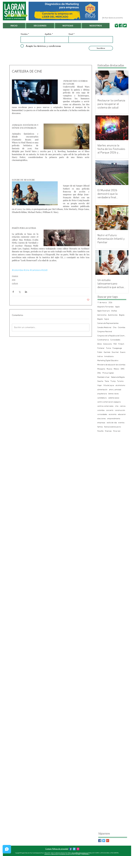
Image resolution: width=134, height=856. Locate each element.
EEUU (99, 344)
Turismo (120, 381)
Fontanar (101, 348)
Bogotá (100, 319)
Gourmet (115, 352)
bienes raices (113, 394)
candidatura (102, 398)
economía (112, 414)
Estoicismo (107, 344)
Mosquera (101, 369)
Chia (114, 327)
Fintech (121, 344)
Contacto (48, 849)
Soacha (100, 381)
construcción (120, 410)
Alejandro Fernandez (105, 307)
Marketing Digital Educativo (107, 360)
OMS (122, 369)
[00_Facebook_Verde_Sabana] (120, 25)
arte (13, 280)
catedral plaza (113, 398)
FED (115, 344)
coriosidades (102, 414)
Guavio (122, 352)
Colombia (121, 327)
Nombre (24, 34)
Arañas (114, 311)
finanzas (108, 431)
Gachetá (107, 352)
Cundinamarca (103, 340)
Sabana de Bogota (118, 377)
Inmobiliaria (108, 356)
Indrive (100, 356)
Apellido (48, 34)
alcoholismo (120, 385)
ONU (99, 373)
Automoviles (113, 315)
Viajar (99, 385)
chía (116, 406)
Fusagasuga (117, 348)
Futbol (99, 352)
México (116, 369)
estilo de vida (112, 423)
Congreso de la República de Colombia (111, 336)
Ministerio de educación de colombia (111, 365)
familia (100, 427)
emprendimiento (113, 419)
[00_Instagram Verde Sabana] (116, 25)
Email (71, 34)
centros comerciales (105, 406)
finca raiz (116, 431)
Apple (117, 307)
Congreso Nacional (104, 332)
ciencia (122, 406)
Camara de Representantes (108, 323)
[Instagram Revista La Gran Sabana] (78, 849)
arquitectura (102, 394)
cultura (15, 283)
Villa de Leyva (108, 385)
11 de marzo (102, 303)
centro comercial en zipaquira (109, 402)
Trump (113, 381)
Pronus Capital (108, 373)
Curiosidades (115, 340)
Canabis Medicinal (104, 327)
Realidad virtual (103, 377)
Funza (108, 348)
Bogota (121, 315)
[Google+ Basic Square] (107, 840)
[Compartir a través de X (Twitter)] (19, 292)
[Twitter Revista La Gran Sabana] (74, 849)
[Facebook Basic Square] (99, 840)
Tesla (107, 381)
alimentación (102, 390)
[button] (40, 25)
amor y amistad (115, 390)
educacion (122, 414)
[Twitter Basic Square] (103, 840)
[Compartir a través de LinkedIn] (26, 292)
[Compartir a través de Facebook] (13, 292)
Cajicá (106, 319)
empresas (101, 423)
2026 (110, 303)
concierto (109, 410)
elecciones (101, 419)
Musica (109, 369)
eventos (121, 423)
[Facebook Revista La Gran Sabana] (70, 849)
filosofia (100, 431)
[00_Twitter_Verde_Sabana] (125, 25)
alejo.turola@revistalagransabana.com (80, 853)
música (15, 276)
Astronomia (101, 315)
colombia (100, 410)
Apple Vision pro (103, 311)
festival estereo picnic (112, 427)
